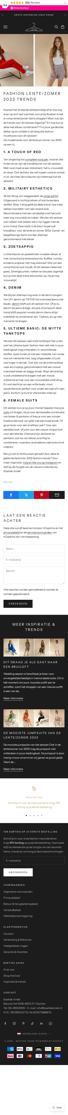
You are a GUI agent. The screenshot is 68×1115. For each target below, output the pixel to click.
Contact (8, 933)
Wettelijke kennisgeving (17, 916)
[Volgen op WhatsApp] (50, 1023)
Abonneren (18, 872)
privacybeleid (11, 532)
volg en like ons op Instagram (40, 462)
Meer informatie (13, 698)
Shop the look (11, 975)
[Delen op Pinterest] (41, 495)
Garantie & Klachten (15, 952)
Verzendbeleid (12, 910)
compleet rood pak (36, 159)
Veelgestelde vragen (15, 945)
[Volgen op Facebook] (5, 1023)
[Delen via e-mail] (57, 495)
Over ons (8, 969)
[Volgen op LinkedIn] (41, 1023)
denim (16, 303)
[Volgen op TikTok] (32, 1023)
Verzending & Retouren (17, 939)
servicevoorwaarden (39, 532)
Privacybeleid (11, 897)
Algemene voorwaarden (17, 891)
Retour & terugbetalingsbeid (20, 904)
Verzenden (18, 603)
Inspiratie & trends (14, 981)
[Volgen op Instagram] (14, 1023)
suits (6, 412)
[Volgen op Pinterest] (23, 1023)
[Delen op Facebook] (11, 495)
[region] (34, 797)
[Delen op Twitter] (26, 495)
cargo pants (50, 196)
